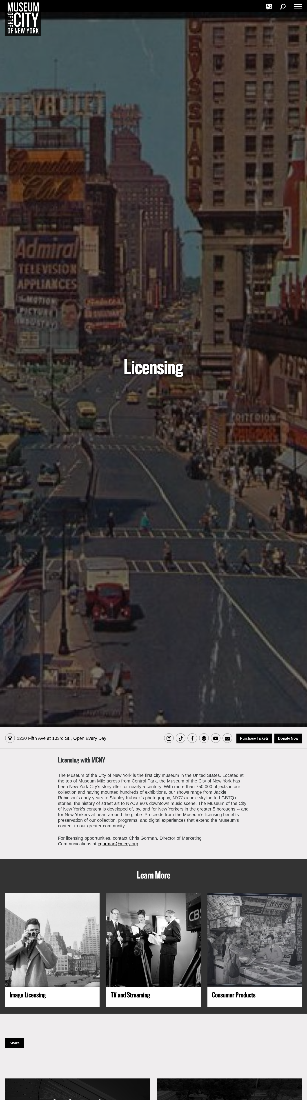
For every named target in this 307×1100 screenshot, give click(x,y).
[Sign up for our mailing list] (227, 738)
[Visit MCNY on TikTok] (180, 738)
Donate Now (288, 738)
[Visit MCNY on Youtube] (215, 738)
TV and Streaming (130, 995)
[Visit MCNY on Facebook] (192, 738)
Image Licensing (28, 995)
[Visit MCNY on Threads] (204, 738)
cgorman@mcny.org (118, 843)
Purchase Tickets (254, 738)
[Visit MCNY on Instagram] (169, 738)
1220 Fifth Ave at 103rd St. (61, 738)
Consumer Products (234, 995)
